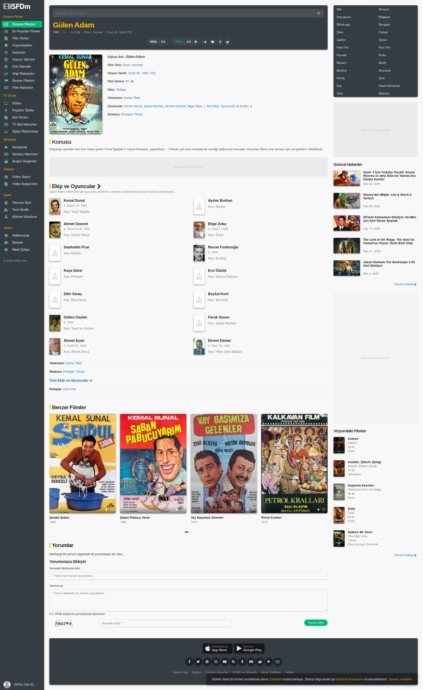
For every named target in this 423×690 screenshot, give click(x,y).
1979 (194, 522)
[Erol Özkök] (199, 276)
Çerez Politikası (271, 672)
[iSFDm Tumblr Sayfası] (242, 662)
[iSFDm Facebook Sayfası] (189, 662)
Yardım (289, 672)
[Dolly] (339, 515)
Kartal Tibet (132, 97)
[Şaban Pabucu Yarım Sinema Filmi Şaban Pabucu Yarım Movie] (153, 463)
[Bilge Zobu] (199, 230)
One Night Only (357, 536)
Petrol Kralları (271, 517)
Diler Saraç (73, 293)
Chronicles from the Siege (364, 489)
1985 (123, 522)
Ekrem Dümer (219, 340)
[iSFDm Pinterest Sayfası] (207, 662)
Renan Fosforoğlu (223, 247)
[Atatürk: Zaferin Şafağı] (339, 468)
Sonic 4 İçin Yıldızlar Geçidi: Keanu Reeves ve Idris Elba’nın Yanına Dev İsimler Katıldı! (389, 175)
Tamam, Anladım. (400, 679)
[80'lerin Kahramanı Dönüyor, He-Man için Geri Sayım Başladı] (347, 223)
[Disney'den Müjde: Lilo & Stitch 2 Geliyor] (347, 200)
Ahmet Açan (74, 340)
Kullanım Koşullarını (350, 679)
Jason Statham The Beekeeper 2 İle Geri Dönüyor (389, 264)
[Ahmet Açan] (54, 346)
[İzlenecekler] (205, 42)
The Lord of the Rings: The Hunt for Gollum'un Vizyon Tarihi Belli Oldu (388, 241)
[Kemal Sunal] (54, 206)
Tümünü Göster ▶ (405, 284)
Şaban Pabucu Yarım (135, 517)
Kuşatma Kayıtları (361, 485)
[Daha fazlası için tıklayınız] (269, 662)
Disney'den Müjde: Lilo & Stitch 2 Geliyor (387, 196)
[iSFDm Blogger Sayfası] (233, 662)
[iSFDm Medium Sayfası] (251, 662)
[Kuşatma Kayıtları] (339, 492)
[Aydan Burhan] (199, 206)
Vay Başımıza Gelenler (207, 517)
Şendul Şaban (59, 517)
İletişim (196, 672)
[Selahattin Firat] (54, 253)
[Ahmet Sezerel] (54, 230)
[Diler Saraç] (54, 300)
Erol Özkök (217, 270)
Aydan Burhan (154, 106)
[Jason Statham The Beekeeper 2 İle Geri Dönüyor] (347, 268)
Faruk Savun (218, 317)
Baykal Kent (218, 293)
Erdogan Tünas (132, 114)
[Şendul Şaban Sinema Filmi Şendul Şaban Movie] (82, 463)
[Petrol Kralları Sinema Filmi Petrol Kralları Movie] (294, 463)
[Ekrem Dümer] (199, 346)
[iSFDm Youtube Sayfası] (225, 662)
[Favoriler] (213, 42)
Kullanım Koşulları (216, 672)
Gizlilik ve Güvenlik (244, 672)
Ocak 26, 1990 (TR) (119, 32)
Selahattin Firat (76, 247)
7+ (64, 32)
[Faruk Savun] (199, 323)
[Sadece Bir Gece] (339, 538)
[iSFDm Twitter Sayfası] (198, 662)
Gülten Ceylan (75, 317)
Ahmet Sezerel (175, 106)
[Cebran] (339, 445)
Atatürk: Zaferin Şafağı (364, 462)
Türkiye (121, 89)
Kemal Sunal (133, 106)
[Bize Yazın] (278, 662)
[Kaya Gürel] (54, 276)
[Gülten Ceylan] (54, 323)
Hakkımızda (180, 672)
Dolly (351, 509)
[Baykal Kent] (199, 300)
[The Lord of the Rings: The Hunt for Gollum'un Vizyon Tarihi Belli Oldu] (347, 245)
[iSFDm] (17, 6)
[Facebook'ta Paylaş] (220, 42)
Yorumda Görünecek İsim (64, 568)
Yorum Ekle (316, 622)
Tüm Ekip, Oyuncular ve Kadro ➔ (229, 106)
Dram (87, 32)
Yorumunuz (56, 586)
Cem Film (69, 389)
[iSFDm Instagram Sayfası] (216, 662)
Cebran (353, 439)
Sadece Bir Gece (360, 532)
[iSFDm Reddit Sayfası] (260, 662)
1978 (264, 522)
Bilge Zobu (195, 106)
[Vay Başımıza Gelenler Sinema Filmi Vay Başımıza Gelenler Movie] (224, 463)
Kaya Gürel (73, 270)
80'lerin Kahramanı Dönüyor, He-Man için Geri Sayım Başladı (389, 219)
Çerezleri (275, 679)
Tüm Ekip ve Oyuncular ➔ (70, 380)
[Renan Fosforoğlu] (199, 253)
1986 (52, 522)
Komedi (98, 32)
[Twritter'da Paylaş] (227, 42)
